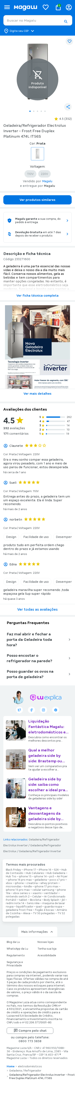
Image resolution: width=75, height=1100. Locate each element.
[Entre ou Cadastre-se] (68, 7)
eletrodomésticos (30, 1066)
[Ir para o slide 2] (33, 111)
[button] (65, 21)
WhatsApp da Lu (17, 948)
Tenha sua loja (47, 948)
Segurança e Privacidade (15, 964)
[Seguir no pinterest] (55, 710)
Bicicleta (35, 899)
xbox (9, 883)
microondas (13, 886)
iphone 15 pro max (18, 889)
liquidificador (24, 906)
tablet (23, 899)
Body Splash (51, 899)
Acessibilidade (47, 955)
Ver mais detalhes (37, 393)
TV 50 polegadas (44, 913)
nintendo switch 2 (18, 896)
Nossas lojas (46, 942)
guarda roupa (53, 906)
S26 (56, 869)
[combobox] (37, 20)
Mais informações (34, 931)
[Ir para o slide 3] (37, 111)
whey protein (49, 883)
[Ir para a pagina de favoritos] (45, 7)
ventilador (51, 893)
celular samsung (43, 889)
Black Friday (13, 869)
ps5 (51, 876)
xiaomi (37, 893)
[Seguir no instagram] (43, 710)
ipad (39, 906)
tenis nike (33, 903)
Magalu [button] (47, 181)
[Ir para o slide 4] (41, 111)
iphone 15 (25, 876)
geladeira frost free (19, 910)
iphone (19, 883)
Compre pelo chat (33, 1030)
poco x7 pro (57, 879)
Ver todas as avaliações (37, 609)
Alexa (26, 913)
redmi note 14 (15, 903)
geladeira (41, 879)
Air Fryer (62, 876)
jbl (63, 899)
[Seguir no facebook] (31, 710)
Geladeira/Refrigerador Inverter (40, 851)
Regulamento (16, 955)
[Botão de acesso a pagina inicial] (25, 7)
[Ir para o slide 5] (45, 111)
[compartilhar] (68, 107)
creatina (32, 883)
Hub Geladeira (56, 873)
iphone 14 (40, 876)
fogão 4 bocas (44, 910)
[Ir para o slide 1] (30, 111)
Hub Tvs (11, 876)
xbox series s (21, 893)
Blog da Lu (13, 942)
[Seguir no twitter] (19, 710)
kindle (28, 886)
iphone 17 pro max (46, 886)
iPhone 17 (30, 869)
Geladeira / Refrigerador (25, 1070)
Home (11, 1066)
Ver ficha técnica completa (37, 295)
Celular (36, 896)
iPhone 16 (45, 869)
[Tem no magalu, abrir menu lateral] (7, 7)
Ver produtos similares (37, 200)
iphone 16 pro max (20, 879)
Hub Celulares (35, 873)
